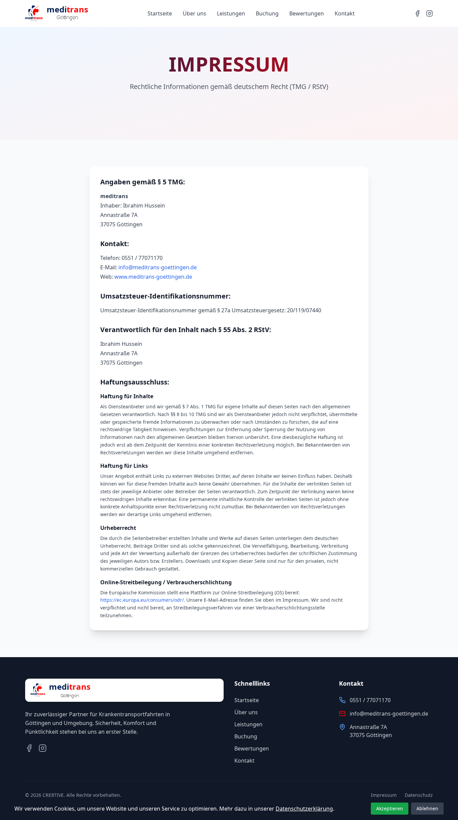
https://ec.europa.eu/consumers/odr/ (142, 600)
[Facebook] (417, 13)
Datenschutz (419, 795)
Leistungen (231, 13)
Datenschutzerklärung (304, 808)
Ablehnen (427, 808)
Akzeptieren (389, 808)
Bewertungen (306, 13)
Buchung (267, 13)
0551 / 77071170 (370, 700)
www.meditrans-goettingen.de (153, 276)
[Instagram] (429, 13)
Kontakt (345, 13)
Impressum (384, 795)
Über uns (194, 13)
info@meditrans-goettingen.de (157, 267)
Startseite (160, 13)
